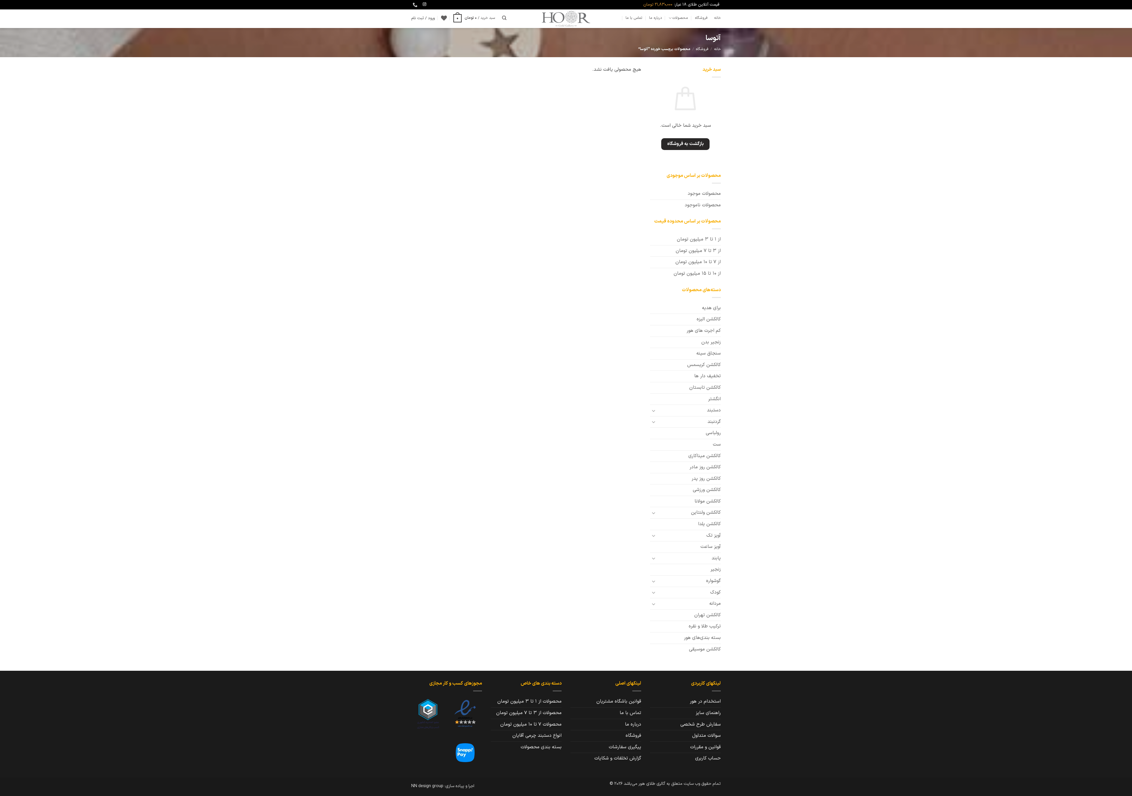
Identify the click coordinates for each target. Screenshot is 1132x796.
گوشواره (713, 580)
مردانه (715, 603)
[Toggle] (653, 410)
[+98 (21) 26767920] (414, 5)
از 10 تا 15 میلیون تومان (697, 273)
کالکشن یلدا (709, 524)
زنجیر (715, 569)
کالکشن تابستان (705, 387)
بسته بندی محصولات (541, 747)
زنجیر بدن (711, 342)
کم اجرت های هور (704, 330)
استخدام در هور (705, 701)
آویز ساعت (710, 546)
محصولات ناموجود (703, 205)
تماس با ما (634, 18)
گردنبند (714, 421)
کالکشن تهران (707, 615)
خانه (717, 18)
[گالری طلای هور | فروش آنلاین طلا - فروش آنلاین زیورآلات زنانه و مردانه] (566, 19)
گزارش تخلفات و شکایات (617, 758)
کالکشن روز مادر (705, 467)
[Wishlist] (444, 17)
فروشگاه (701, 18)
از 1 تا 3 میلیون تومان (699, 239)
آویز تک (713, 535)
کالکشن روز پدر (706, 478)
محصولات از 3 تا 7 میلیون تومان (529, 712)
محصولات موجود (704, 193)
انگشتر (714, 399)
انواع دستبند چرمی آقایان (537, 735)
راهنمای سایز (708, 712)
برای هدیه (711, 308)
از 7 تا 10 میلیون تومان (698, 262)
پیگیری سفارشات (625, 747)
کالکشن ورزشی (707, 489)
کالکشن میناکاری (704, 455)
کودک (715, 592)
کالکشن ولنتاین (706, 512)
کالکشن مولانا (708, 501)
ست (717, 444)
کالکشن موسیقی (705, 649)
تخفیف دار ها (707, 376)
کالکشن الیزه (709, 319)
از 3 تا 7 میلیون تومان (698, 250)
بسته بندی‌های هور (702, 637)
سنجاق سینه (708, 353)
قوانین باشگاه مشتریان (618, 701)
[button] (474, 18)
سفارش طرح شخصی (700, 724)
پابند (716, 558)
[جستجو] (504, 18)
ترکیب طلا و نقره (705, 626)
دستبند (714, 410)
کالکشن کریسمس (704, 364)
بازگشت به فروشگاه (685, 143)
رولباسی (713, 432)
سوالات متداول (706, 735)
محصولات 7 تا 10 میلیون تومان (531, 724)
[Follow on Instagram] (424, 4)
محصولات (680, 18)
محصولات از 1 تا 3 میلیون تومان (529, 701)
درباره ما (655, 18)
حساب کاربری (708, 758)
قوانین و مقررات (705, 747)
